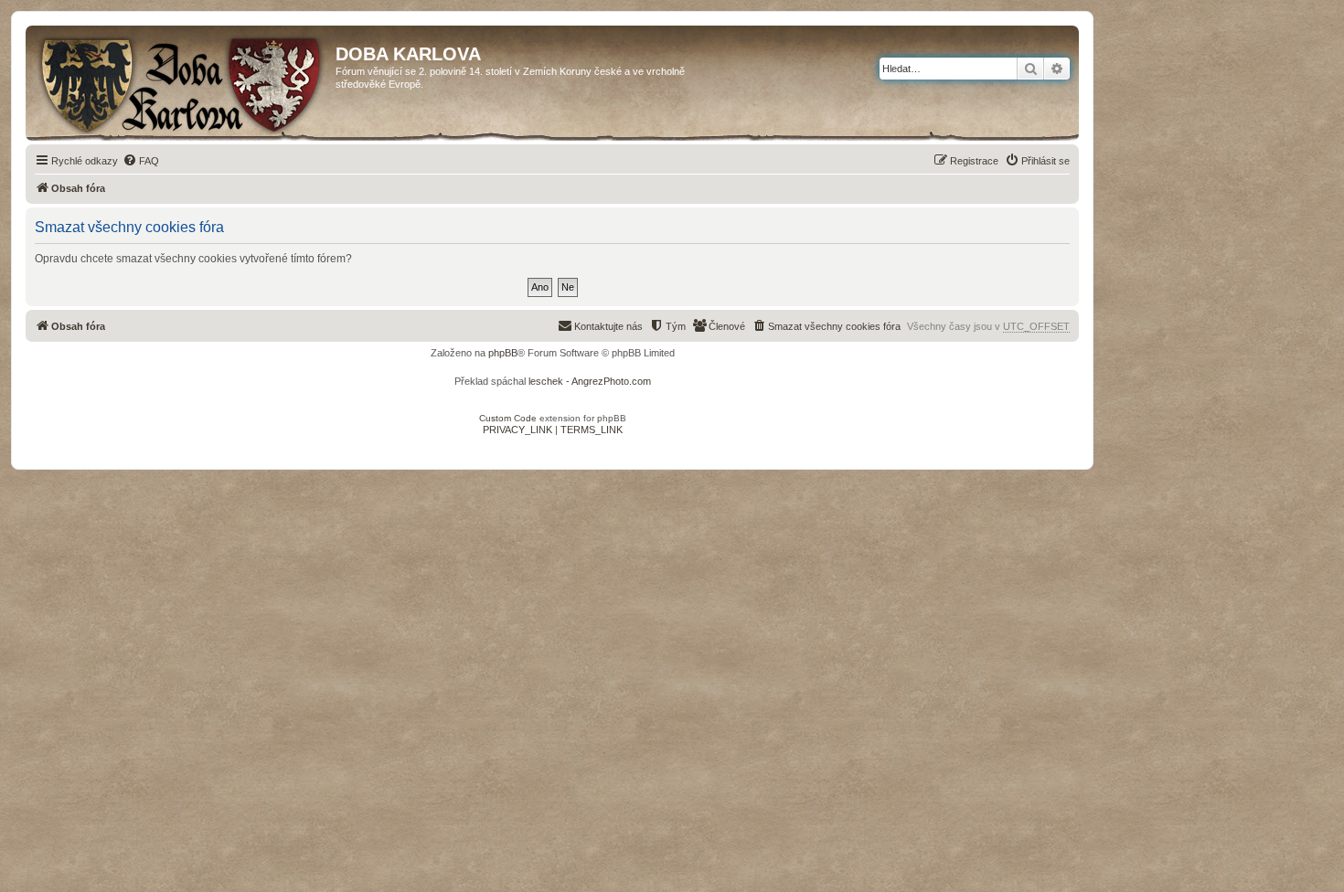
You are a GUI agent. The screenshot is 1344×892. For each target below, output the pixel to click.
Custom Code (508, 418)
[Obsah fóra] (183, 83)
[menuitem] (141, 161)
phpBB (502, 352)
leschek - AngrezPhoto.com (589, 381)
